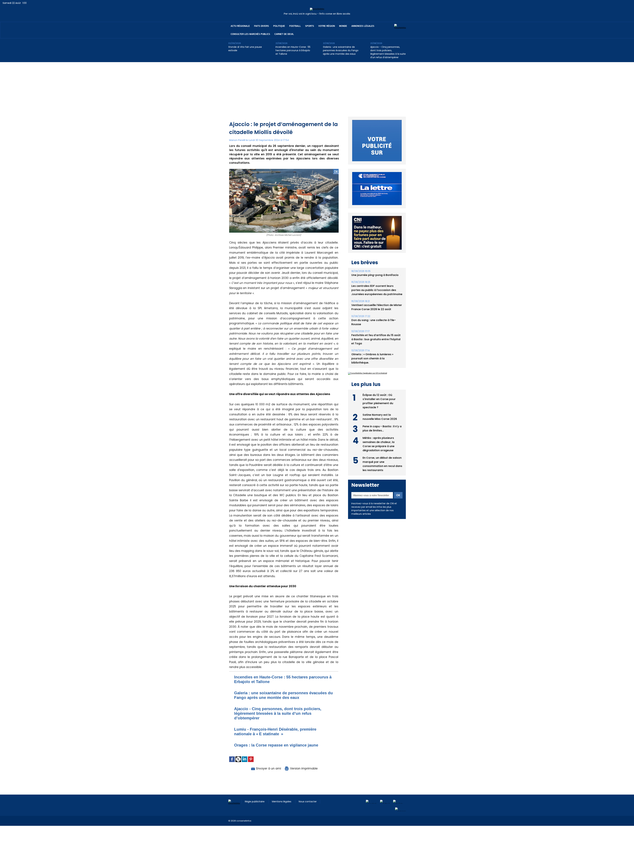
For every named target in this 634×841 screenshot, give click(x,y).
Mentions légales (282, 801)
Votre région (326, 26)
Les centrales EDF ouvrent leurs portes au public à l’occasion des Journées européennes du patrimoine (376, 298)
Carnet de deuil (284, 34)
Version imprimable (303, 768)
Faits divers (261, 26)
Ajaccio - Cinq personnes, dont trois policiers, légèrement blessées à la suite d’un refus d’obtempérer (388, 52)
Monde (343, 26)
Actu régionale (240, 26)
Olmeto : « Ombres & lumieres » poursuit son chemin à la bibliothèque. (372, 366)
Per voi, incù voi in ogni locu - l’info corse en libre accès (317, 13)
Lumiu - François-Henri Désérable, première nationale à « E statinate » (275, 731)
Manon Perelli (237, 140)
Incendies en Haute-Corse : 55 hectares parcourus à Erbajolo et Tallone (293, 50)
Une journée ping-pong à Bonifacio (375, 283)
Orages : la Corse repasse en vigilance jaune (276, 745)
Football (295, 26)
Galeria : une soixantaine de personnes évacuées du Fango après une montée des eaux (340, 50)
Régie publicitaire (255, 801)
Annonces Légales (362, 26)
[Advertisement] (317, 87)
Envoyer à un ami (268, 768)
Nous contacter (308, 801)
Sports (309, 26)
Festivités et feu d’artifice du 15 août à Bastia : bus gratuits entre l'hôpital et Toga (376, 347)
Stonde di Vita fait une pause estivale (245, 48)
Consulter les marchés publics (250, 34)
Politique (279, 26)
